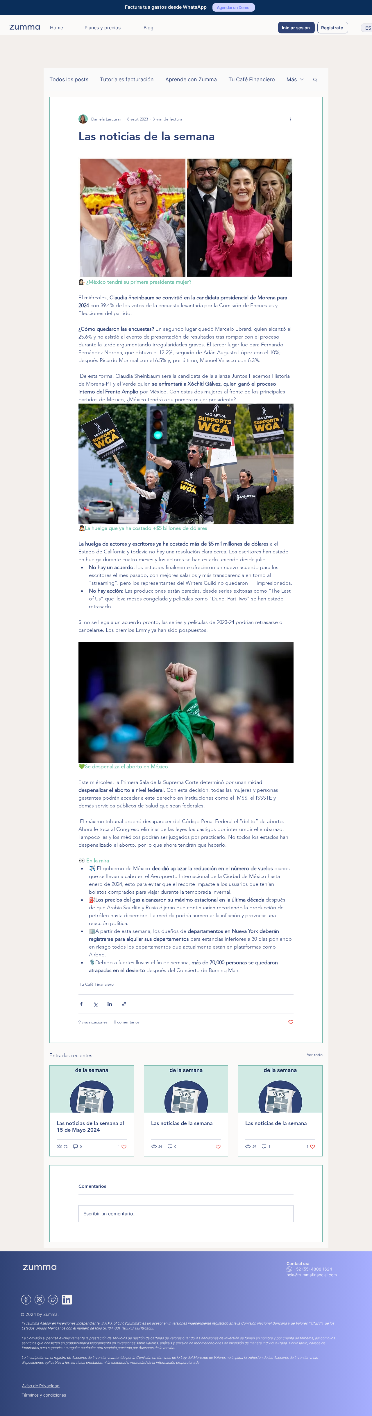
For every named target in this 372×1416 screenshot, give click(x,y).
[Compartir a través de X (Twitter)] (95, 1004)
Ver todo (315, 1054)
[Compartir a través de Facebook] (81, 1004)
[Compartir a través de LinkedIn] (109, 1004)
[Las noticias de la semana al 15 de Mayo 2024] (92, 1089)
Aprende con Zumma (191, 79)
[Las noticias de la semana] (186, 1089)
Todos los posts (68, 79)
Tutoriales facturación (127, 79)
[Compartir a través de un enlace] (124, 1004)
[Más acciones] (290, 119)
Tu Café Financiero (251, 79)
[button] (315, 79)
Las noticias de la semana (182, 1123)
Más (292, 79)
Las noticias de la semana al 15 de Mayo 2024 (90, 1126)
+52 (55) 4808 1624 (313, 1268)
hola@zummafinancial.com (312, 1274)
